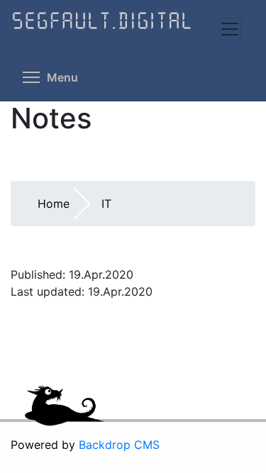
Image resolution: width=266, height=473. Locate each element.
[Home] (133, 30)
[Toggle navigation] (229, 29)
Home (54, 203)
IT (106, 203)
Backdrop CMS (119, 445)
